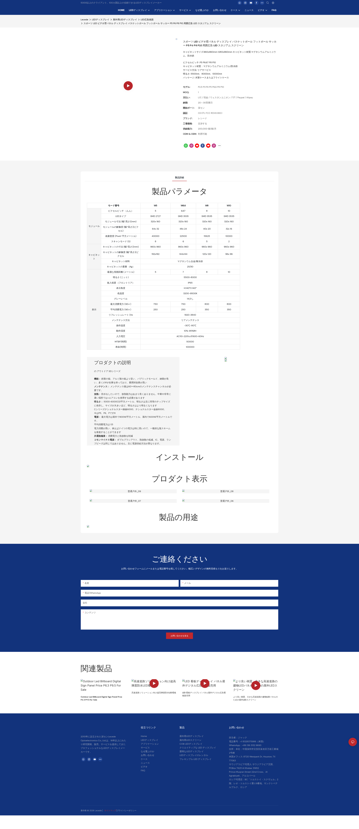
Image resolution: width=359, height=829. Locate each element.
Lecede (84, 19)
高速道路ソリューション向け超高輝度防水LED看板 (154, 692)
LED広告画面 (147, 19)
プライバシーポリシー (126, 810)
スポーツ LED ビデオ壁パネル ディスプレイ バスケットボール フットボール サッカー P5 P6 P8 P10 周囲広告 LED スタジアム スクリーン (152, 23)
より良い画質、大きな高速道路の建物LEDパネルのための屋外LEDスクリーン (255, 698)
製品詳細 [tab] (179, 177)
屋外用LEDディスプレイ (125, 19)
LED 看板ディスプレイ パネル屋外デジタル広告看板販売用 (204, 694)
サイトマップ (110, 810)
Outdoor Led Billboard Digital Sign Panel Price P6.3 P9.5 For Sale (101, 698)
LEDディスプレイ (100, 19)
